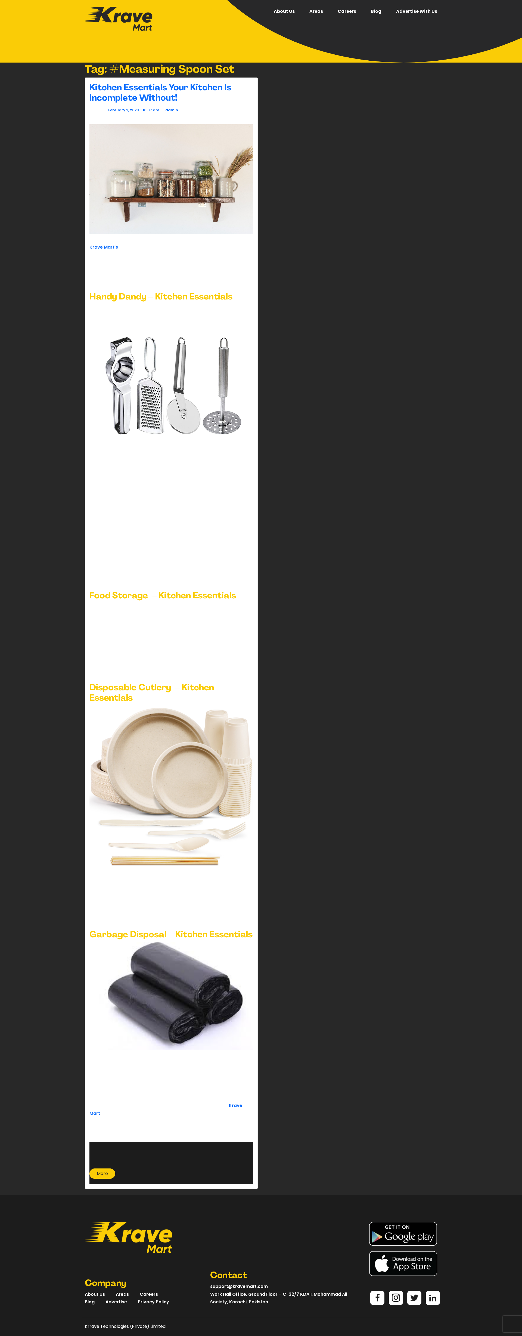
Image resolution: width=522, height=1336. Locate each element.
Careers (347, 11)
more (102, 1173)
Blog (376, 11)
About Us (284, 11)
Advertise (116, 1302)
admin (171, 110)
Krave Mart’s (103, 247)
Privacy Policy (153, 1302)
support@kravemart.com (239, 1286)
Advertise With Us (416, 11)
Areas (316, 11)
